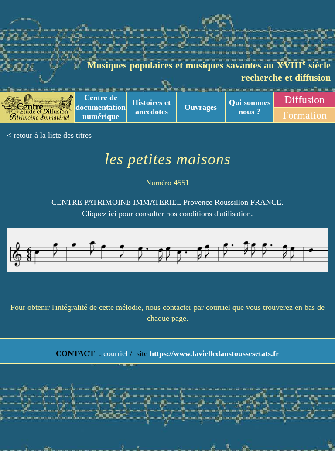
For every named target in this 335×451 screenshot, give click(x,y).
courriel (115, 353)
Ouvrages (201, 107)
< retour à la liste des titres (49, 135)
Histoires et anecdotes (151, 107)
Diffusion (304, 99)
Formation (305, 115)
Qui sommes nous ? (249, 107)
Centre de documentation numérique (100, 107)
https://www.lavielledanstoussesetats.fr (213, 353)
